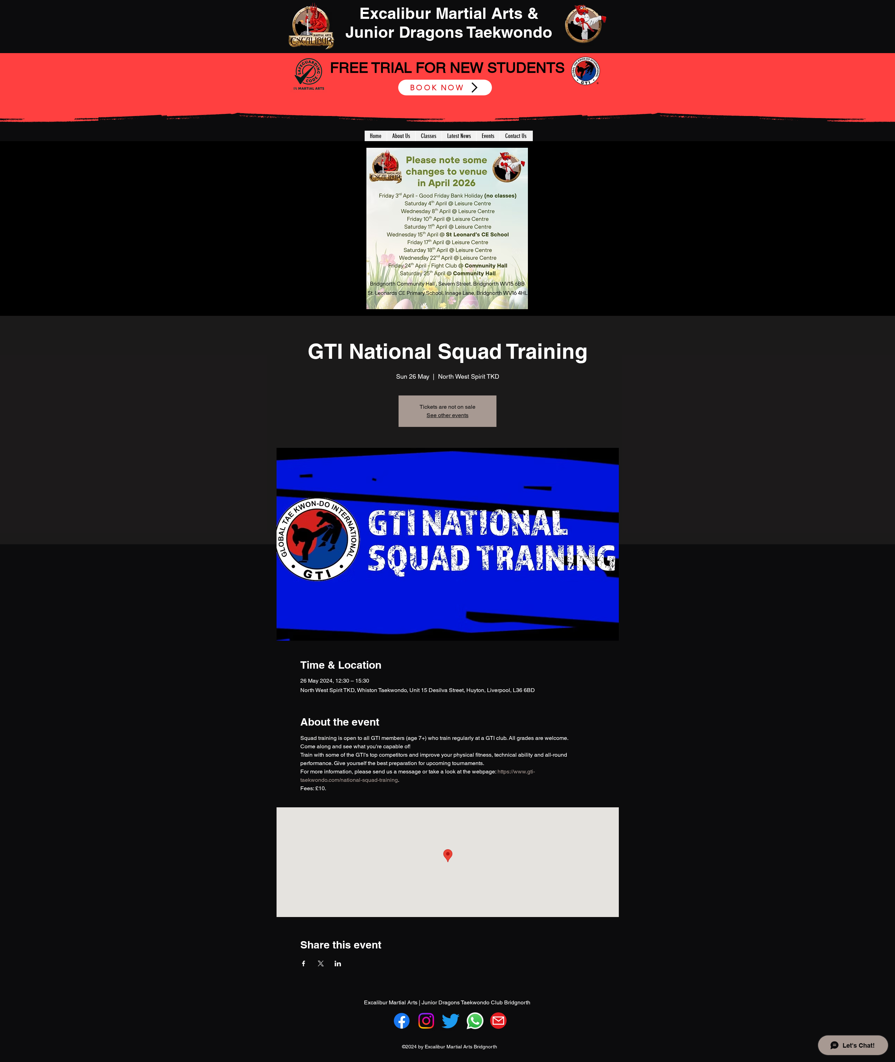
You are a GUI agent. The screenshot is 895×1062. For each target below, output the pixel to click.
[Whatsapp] (475, 1020)
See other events (447, 415)
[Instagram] (426, 1020)
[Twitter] (450, 1020)
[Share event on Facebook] (303, 963)
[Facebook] (401, 1020)
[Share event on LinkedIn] (338, 963)
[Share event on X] (320, 963)
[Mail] (498, 1020)
